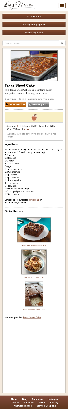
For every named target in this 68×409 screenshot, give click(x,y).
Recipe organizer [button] (34, 32)
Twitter (15, 402)
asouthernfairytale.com (41, 99)
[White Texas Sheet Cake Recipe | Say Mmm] (34, 262)
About (14, 399)
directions (34, 200)
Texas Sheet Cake (32, 317)
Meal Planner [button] (34, 16)
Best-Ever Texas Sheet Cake (34, 246)
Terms (42, 402)
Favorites (28, 402)
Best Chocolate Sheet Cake (34, 310)
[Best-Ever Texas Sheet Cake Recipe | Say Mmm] (34, 229)
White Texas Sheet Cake (34, 278)
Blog (24, 399)
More (27, 129)
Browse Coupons (46, 405)
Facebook (37, 399)
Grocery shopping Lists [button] (34, 24)
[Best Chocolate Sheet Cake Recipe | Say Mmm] (34, 294)
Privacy (54, 402)
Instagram (53, 399)
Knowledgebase (23, 405)
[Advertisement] (34, 357)
